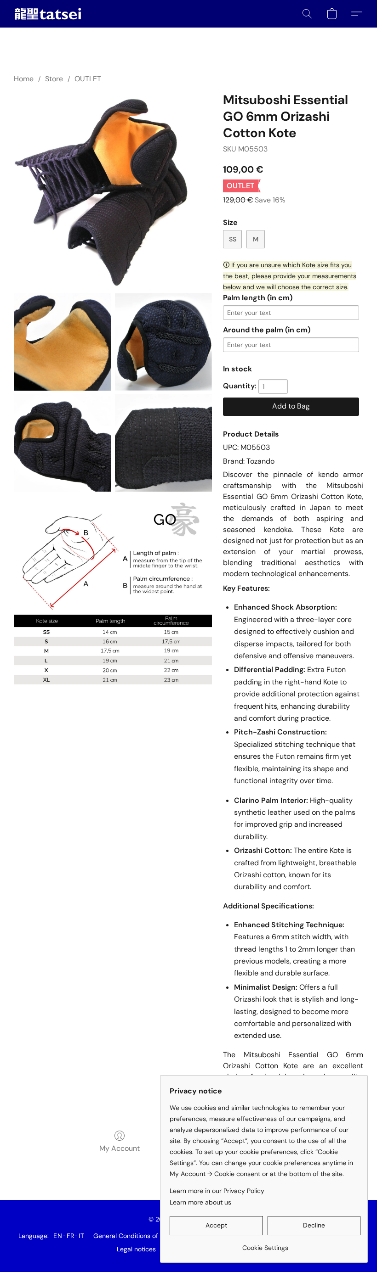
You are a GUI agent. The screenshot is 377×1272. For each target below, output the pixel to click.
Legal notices (136, 1249)
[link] (265, 1244)
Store (54, 79)
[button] (48, 14)
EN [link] (57, 1236)
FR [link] (70, 1236)
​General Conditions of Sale (132, 1236)
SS (232, 239)
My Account (119, 1148)
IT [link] (81, 1236)
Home (24, 79)
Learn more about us (200, 1202)
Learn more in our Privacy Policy (217, 1191)
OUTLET (87, 79)
